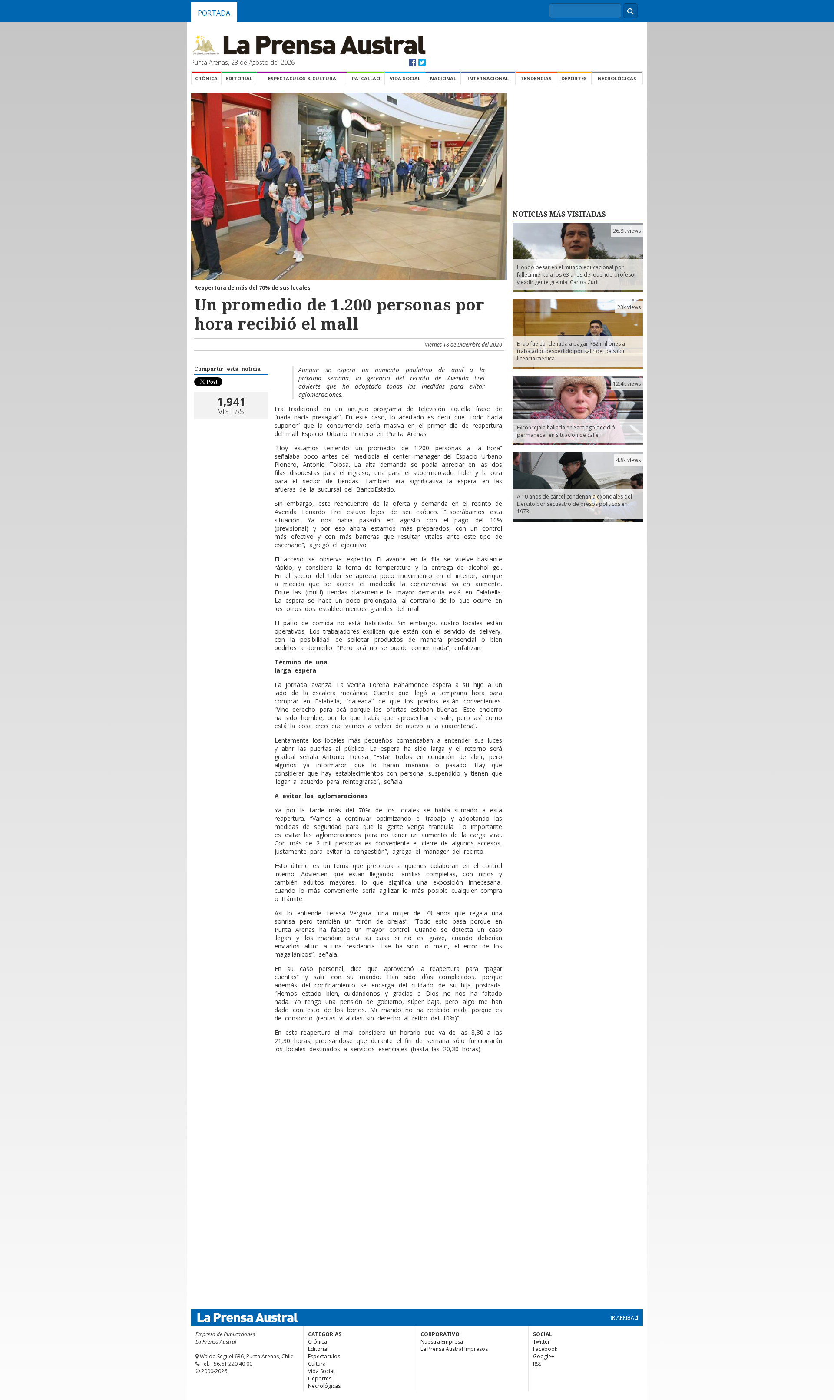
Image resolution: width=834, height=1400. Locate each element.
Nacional (443, 78)
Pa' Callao (366, 78)
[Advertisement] (348, 1087)
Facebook (545, 1349)
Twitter (541, 1341)
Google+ (543, 1356)
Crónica (206, 78)
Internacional (488, 78)
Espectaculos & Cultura (302, 78)
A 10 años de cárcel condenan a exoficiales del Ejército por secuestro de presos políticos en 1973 (574, 504)
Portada (214, 13)
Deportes (574, 78)
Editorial (239, 78)
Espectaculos (324, 1356)
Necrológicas (617, 78)
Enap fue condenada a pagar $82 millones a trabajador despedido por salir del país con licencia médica (571, 351)
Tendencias (536, 78)
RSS (537, 1363)
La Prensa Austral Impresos (454, 1349)
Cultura (317, 1363)
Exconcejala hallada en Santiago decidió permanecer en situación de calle (566, 431)
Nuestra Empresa (441, 1341)
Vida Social (405, 78)
